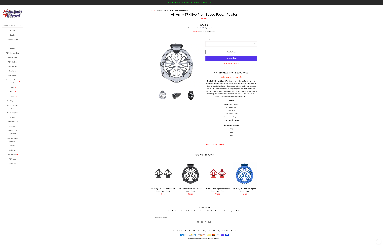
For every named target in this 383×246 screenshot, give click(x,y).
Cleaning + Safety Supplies (12, 139)
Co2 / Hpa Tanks (12, 101)
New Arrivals (12, 66)
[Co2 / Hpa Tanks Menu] (19, 101)
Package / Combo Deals (12, 81)
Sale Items (12, 71)
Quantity (207, 40)
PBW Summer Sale (12, 53)
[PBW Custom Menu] (18, 62)
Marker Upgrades (12, 113)
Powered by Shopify (214, 238)
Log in (12, 35)
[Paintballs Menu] (17, 126)
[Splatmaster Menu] (17, 155)
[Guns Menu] (15, 87)
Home (12, 48)
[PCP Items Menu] (17, 159)
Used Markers (12, 75)
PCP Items (12, 159)
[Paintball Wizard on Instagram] (206, 222)
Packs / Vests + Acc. (12, 106)
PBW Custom (12, 62)
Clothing (12, 117)
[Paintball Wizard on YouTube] (209, 222)
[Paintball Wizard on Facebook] (202, 222)
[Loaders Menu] (16, 96)
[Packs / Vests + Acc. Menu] (20, 107)
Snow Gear (12, 163)
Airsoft (12, 146)
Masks (12, 92)
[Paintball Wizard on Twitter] (198, 222)
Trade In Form (12, 57)
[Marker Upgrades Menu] (19, 113)
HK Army (204, 18)
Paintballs (12, 126)
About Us (172, 231)
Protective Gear (12, 122)
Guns (12, 87)
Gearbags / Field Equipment (12, 132)
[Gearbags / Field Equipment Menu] (20, 132)
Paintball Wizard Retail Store (230, 231)
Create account (12, 39)
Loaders (12, 96)
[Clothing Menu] (16, 117)
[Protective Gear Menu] (19, 122)
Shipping (196, 31)
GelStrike (12, 150)
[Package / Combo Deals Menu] (20, 81)
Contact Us (180, 231)
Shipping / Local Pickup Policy (211, 231)
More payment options (231, 63)
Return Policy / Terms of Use (193, 231)
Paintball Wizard (202, 238)
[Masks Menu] (15, 92)
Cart (13, 30)
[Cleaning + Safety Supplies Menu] (20, 140)
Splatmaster (12, 155)
